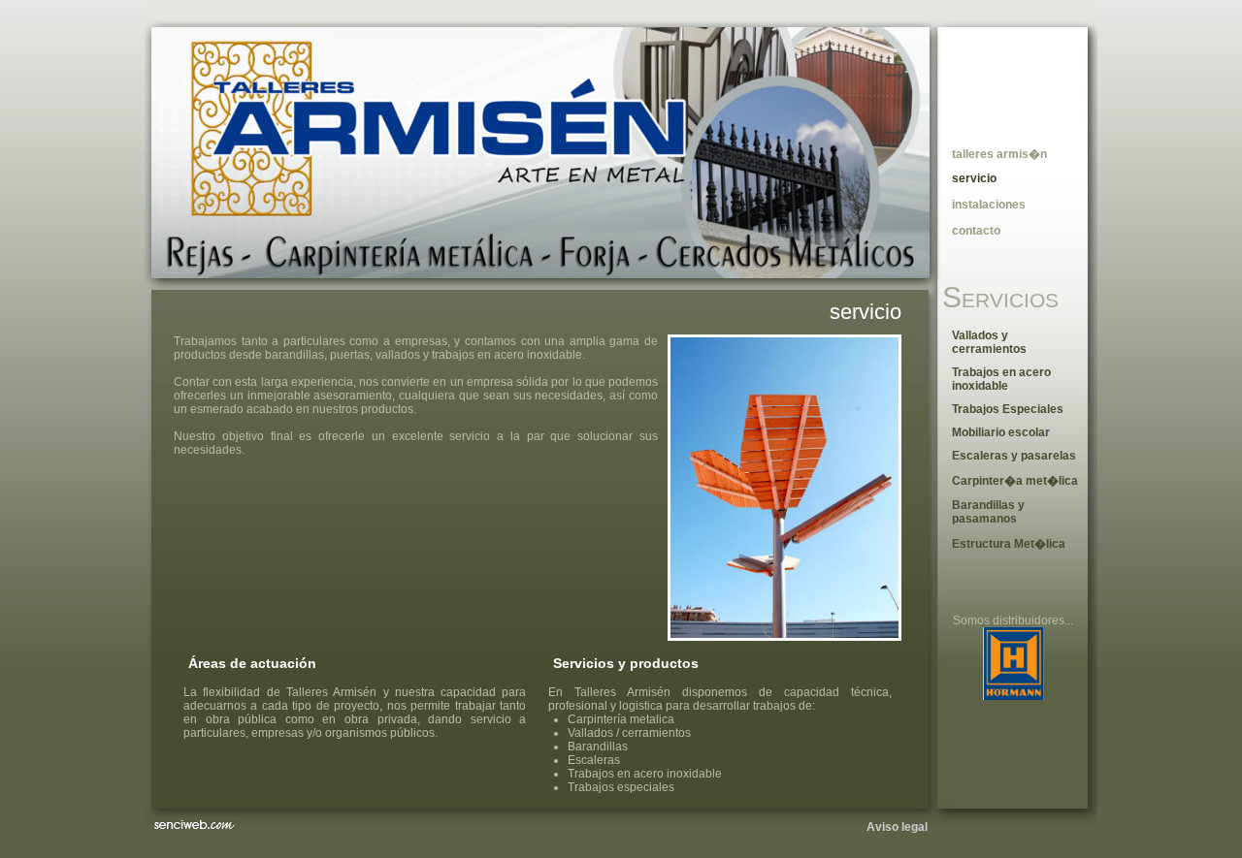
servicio (865, 312)
